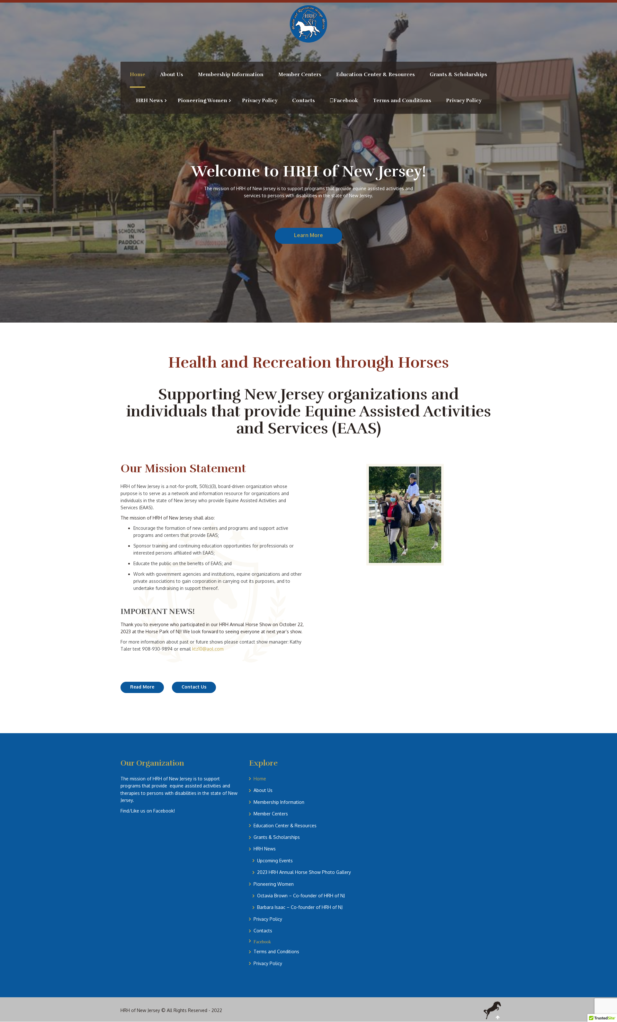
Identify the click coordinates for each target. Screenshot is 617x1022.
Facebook (262, 941)
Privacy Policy (268, 919)
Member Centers (271, 813)
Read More (142, 686)
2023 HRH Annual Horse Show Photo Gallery (304, 872)
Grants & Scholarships (277, 837)
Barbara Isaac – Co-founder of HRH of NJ (300, 907)
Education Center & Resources (285, 825)
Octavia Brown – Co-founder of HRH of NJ (301, 895)
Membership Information (279, 802)
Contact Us (194, 686)
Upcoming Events (275, 860)
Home (260, 778)
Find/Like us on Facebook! (148, 810)
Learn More (308, 235)
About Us (263, 790)
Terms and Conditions (276, 951)
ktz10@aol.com (208, 649)
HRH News (265, 848)
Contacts (263, 930)
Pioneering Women (274, 884)
